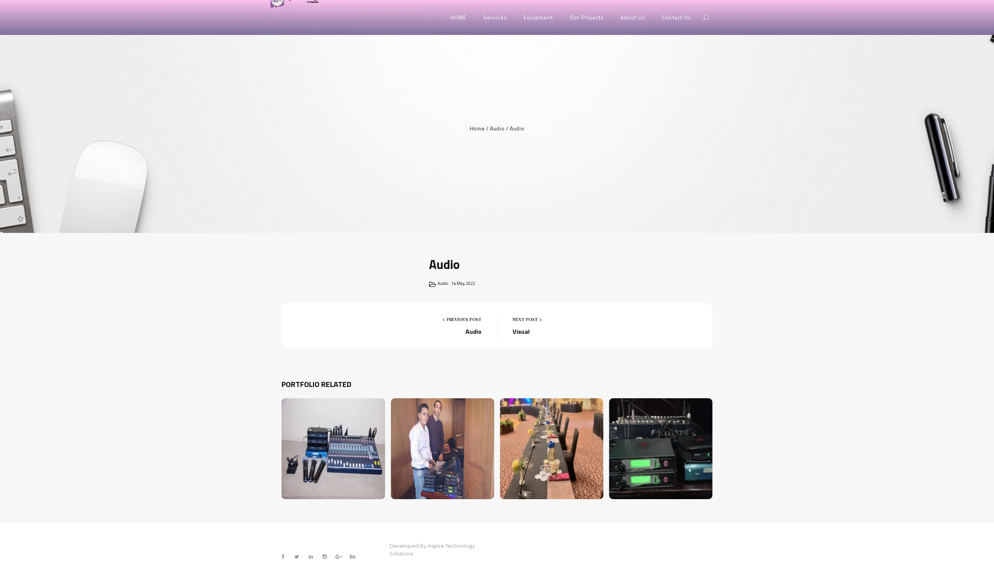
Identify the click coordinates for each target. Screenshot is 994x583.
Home (477, 128)
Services (495, 17)
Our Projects (587, 17)
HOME (458, 17)
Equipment (538, 17)
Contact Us (676, 17)
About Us (632, 17)
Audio (497, 128)
